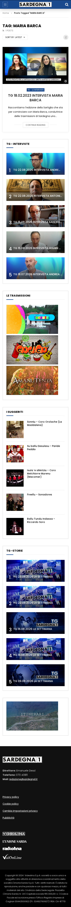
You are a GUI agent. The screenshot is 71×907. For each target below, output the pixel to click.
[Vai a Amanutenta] (32, 394)
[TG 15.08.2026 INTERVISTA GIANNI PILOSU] (35, 242)
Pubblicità (8, 817)
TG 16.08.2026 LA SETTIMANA (32, 629)
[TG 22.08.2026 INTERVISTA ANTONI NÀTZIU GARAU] (35, 190)
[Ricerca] (66, 4)
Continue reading (35, 125)
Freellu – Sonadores (39, 494)
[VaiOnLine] (12, 858)
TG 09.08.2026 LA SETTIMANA (33, 681)
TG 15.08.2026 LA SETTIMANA (32, 655)
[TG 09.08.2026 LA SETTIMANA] (35, 675)
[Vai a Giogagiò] (32, 363)
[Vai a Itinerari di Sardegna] (32, 729)
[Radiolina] (12, 849)
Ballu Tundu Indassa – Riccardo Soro (41, 520)
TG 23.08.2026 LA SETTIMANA (33, 577)
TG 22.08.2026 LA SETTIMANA (33, 603)
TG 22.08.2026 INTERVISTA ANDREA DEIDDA (42, 170)
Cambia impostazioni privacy (20, 811)
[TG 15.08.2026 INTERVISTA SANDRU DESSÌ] (35, 216)
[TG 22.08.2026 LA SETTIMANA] (35, 597)
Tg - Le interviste (36, 90)
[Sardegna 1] (35, 4)
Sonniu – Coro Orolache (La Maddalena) (44, 423)
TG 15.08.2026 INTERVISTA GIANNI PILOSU (40, 248)
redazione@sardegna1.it (23, 779)
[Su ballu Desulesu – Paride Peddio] (15, 453)
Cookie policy (11, 804)
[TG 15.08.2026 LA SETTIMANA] (35, 649)
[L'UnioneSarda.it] (15, 842)
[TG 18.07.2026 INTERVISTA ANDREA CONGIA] (35, 268)
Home (6, 13)
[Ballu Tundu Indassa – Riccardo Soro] (15, 526)
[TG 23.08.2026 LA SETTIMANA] (35, 571)
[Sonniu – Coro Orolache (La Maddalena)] (15, 429)
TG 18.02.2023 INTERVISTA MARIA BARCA (35, 98)
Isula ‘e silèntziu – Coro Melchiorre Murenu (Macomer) (41, 474)
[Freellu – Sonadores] (15, 502)
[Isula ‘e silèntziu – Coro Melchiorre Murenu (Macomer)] (15, 478)
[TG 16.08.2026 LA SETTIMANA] (35, 623)
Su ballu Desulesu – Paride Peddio (43, 447)
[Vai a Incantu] (32, 333)
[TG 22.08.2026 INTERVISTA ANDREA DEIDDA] (35, 164)
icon (35, 65)
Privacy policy (11, 797)
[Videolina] (14, 834)
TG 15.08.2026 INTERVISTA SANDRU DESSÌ (40, 222)
